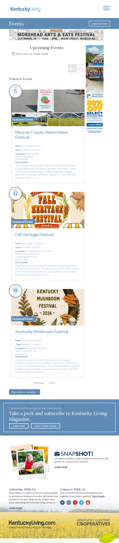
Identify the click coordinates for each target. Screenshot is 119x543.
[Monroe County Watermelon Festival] (47, 108)
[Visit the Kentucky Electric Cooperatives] (93, 522)
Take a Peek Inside (46, 426)
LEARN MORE (15, 508)
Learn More (61, 467)
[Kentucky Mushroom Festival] (47, 307)
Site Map (47, 527)
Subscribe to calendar (23, 392)
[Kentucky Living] (26, 9)
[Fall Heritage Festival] (47, 210)
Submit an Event (100, 23)
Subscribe (19, 426)
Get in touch (98, 496)
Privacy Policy (24, 527)
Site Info (36, 527)
